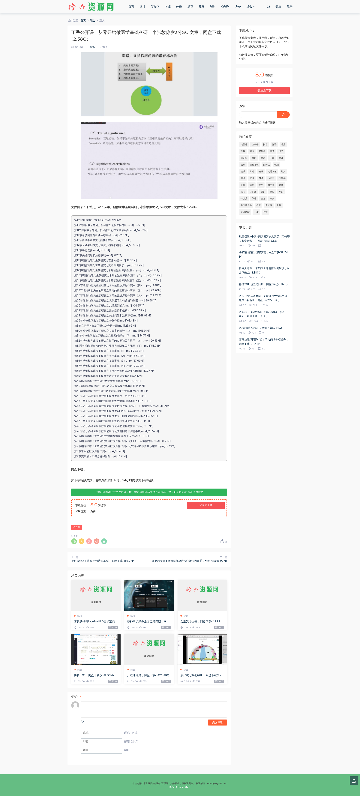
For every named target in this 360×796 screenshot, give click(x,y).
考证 (168, 6)
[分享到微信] (74, 541)
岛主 (258, 205)
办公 (238, 6)
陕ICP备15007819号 (180, 787)
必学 (265, 212)
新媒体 (155, 6)
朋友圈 (271, 185)
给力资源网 (91, 6)
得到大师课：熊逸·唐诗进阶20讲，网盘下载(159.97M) (103, 561)
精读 (281, 158)
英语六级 (272, 171)
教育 (201, 6)
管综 (252, 178)
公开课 (76, 527)
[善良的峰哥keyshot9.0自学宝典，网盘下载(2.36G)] (96, 595)
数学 (261, 185)
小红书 (271, 178)
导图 (272, 192)
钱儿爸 (244, 158)
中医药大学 (246, 205)
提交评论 (217, 722)
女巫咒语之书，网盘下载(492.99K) (201, 622)
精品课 (244, 144)
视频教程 (254, 165)
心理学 (225, 6)
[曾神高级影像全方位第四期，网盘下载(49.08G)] (149, 595)
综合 (249, 6)
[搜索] (268, 6)
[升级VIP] (354, 780)
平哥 (243, 185)
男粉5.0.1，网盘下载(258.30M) (94, 675)
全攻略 (268, 205)
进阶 (281, 151)
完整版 (262, 151)
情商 (252, 185)
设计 (142, 6)
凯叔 (243, 151)
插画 (243, 165)
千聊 (272, 158)
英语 (252, 151)
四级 (261, 178)
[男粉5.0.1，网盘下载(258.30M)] (96, 649)
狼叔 (272, 198)
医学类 (282, 178)
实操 (243, 178)
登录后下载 (205, 505)
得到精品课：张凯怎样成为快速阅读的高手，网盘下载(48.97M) (189, 561)
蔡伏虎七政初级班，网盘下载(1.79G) (201, 675)
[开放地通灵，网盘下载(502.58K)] (149, 649)
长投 (261, 171)
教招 (243, 192)
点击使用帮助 (195, 492)
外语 (179, 6)
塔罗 (283, 171)
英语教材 (245, 212)
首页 (131, 6)
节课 (254, 198)
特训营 (244, 198)
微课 (274, 144)
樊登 (272, 151)
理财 (213, 6)
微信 (254, 158)
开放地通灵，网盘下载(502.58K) (148, 675)
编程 (190, 6)
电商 (276, 165)
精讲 (263, 158)
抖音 (265, 144)
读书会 (255, 144)
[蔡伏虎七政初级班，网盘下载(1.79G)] (202, 649)
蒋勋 (252, 171)
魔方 (263, 198)
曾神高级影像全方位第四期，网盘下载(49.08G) (148, 622)
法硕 (243, 171)
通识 (263, 192)
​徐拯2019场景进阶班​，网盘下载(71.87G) (263, 284)
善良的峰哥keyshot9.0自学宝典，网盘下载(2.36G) (96, 622)
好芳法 (266, 165)
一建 (256, 212)
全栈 (279, 205)
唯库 (283, 144)
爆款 (281, 185)
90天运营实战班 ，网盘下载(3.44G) (260, 328)
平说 (281, 192)
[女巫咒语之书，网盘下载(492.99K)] (202, 595)
